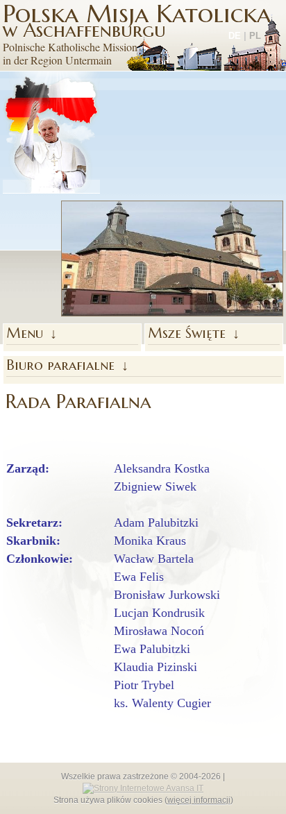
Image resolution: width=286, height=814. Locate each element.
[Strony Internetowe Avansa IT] (143, 787)
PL (255, 36)
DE (234, 36)
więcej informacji (198, 800)
